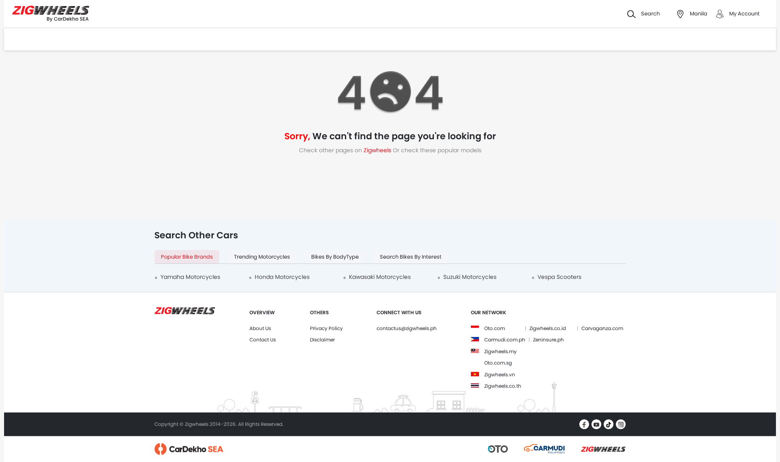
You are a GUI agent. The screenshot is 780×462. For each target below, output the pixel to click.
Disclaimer (322, 339)
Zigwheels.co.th (502, 385)
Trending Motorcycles (262, 257)
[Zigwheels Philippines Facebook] (584, 424)
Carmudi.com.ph (504, 339)
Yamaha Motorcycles (190, 277)
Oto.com (494, 328)
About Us (260, 328)
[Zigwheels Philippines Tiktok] (608, 424)
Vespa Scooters (559, 277)
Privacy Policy (326, 328)
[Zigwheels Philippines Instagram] (621, 424)
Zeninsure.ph (548, 339)
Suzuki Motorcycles (469, 277)
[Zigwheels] (50, 14)
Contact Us (262, 339)
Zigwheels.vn (499, 374)
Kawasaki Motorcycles (380, 277)
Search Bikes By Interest (411, 257)
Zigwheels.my (500, 351)
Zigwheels (378, 150)
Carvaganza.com (602, 328)
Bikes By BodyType (335, 257)
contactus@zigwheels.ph (407, 328)
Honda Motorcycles (282, 277)
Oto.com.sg (498, 362)
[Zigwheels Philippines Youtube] (596, 424)
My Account (744, 13)
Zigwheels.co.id (547, 328)
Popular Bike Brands (187, 257)
